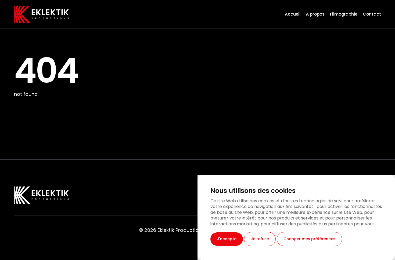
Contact (372, 14)
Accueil (292, 14)
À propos (315, 14)
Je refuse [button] (260, 238)
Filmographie (344, 14)
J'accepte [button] (226, 238)
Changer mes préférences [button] (309, 238)
